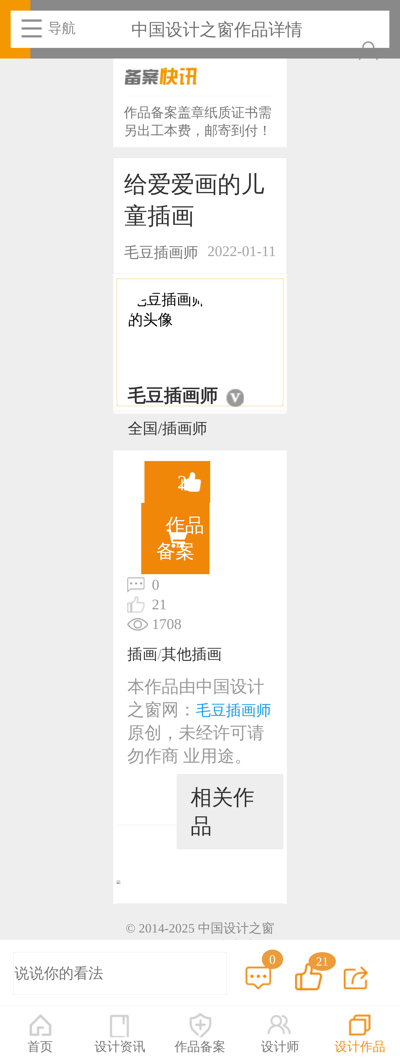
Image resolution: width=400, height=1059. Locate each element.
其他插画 (192, 654)
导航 (62, 28)
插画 (142, 654)
